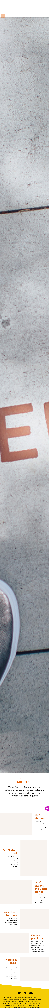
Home (22, 778)
